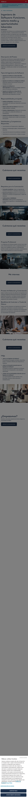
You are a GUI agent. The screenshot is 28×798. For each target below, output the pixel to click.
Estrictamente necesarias (13, 794)
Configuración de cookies (7, 786)
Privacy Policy (9, 783)
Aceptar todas (13, 790)
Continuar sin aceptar (23, 757)
